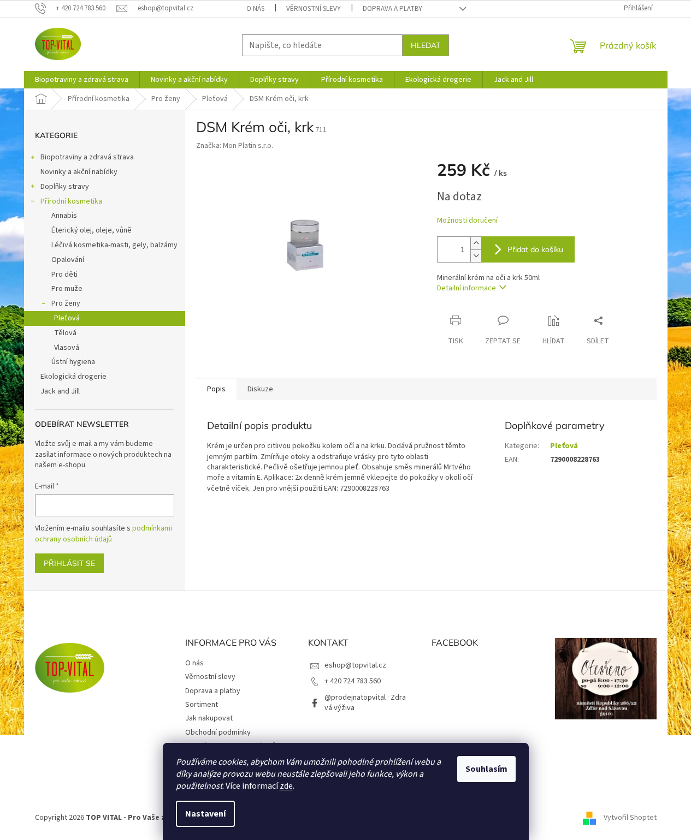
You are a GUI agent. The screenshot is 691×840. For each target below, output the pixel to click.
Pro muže (66, 288)
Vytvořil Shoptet (630, 817)
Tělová (65, 332)
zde (286, 786)
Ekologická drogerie (73, 376)
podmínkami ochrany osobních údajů (103, 534)
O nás (255, 9)
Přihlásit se (69, 563)
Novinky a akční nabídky (78, 171)
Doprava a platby (392, 9)
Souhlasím (486, 769)
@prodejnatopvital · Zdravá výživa (365, 702)
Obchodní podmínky (218, 732)
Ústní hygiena (73, 361)
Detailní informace (466, 288)
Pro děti (64, 274)
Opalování (67, 259)
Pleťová (67, 318)
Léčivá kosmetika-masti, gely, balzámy (114, 245)
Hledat (425, 45)
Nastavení (205, 814)
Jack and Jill (60, 391)
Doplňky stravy (64, 186)
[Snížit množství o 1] (475, 255)
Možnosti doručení (467, 221)
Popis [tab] (216, 389)
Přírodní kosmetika (71, 201)
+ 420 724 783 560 (352, 681)
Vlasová (66, 347)
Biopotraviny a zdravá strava (87, 157)
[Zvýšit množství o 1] (475, 243)
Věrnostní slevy (313, 9)
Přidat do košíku (535, 249)
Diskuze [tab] (260, 389)
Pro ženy (65, 303)
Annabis (64, 215)
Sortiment (201, 704)
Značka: (234, 145)
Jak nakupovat (209, 718)
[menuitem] (81, 79)
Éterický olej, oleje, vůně (91, 230)
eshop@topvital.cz (355, 665)
